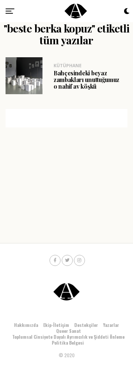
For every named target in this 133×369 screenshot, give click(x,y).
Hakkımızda (26, 325)
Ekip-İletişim (56, 325)
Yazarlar (111, 325)
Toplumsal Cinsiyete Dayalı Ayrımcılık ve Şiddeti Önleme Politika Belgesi (68, 340)
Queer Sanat (68, 331)
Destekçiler (86, 325)
